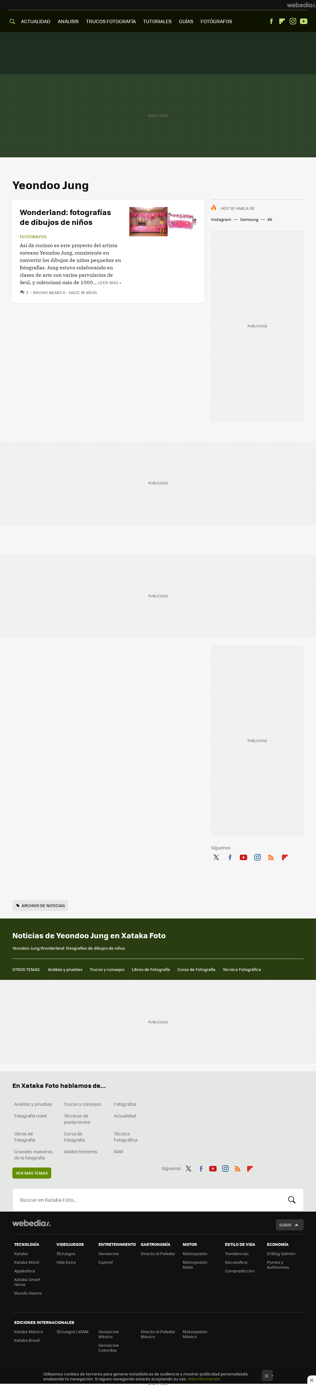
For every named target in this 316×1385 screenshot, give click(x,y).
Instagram (293, 21)
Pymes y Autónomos (278, 1264)
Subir (285, 1225)
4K (269, 219)
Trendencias (237, 1253)
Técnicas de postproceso (77, 1119)
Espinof (105, 1262)
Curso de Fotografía (196, 969)
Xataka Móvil (26, 1262)
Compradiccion (240, 1271)
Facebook (271, 21)
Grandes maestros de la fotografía (33, 1154)
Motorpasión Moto (195, 1264)
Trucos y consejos (107, 969)
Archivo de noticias (43, 905)
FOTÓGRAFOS (216, 21)
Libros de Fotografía (151, 969)
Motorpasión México (195, 1334)
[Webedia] (301, 5)
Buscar (291, 1199)
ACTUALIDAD (35, 21)
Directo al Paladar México (158, 1334)
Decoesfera (236, 1262)
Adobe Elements (81, 1151)
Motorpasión (195, 1253)
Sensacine (108, 1253)
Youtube (303, 21)
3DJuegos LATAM (72, 1331)
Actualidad (125, 1116)
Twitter (216, 856)
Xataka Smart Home (27, 1281)
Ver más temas (32, 1173)
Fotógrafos (33, 236)
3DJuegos (65, 1253)
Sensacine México (108, 1334)
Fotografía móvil (30, 1116)
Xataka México (28, 1331)
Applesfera (24, 1271)
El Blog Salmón (281, 1253)
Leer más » (109, 282)
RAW (118, 1151)
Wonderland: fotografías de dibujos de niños (65, 216)
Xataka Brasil (27, 1340)
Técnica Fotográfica (242, 969)
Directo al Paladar (158, 1253)
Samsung (249, 219)
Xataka (21, 1253)
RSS (271, 856)
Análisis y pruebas (65, 969)
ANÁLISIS (68, 21)
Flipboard (282, 21)
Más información (204, 1379)
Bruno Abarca (49, 292)
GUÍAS (186, 21)
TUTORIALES (157, 21)
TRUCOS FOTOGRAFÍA (111, 21)
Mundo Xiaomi (28, 1293)
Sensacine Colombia (108, 1347)
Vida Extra (66, 1262)
